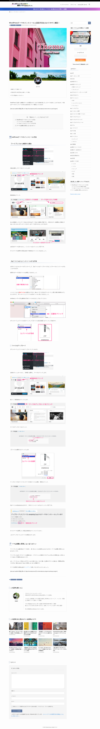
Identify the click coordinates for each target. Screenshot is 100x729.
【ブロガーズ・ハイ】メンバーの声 (79, 92)
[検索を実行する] (89, 23)
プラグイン (74, 141)
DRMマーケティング (76, 87)
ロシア (73, 171)
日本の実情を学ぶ (75, 155)
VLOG (73, 78)
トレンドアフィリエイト (77, 103)
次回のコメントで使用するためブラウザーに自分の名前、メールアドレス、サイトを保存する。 (33, 706)
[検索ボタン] (89, 4)
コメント (13, 672)
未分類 (73, 158)
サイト (12, 701)
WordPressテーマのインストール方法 (26, 119)
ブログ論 (74, 130)
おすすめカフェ (75, 95)
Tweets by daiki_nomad (75, 194)
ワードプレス (13, 25)
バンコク (74, 163)
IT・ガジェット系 (75, 76)
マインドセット (75, 105)
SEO (73, 100)
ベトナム (74, 166)
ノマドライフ (75, 128)
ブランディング (75, 89)
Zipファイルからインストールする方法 (27, 123)
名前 (12, 690)
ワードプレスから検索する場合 (26, 121)
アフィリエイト (75, 97)
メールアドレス (80, 52)
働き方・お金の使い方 (76, 149)
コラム (73, 125)
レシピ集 (74, 133)
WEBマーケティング (76, 84)
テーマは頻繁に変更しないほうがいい (26, 125)
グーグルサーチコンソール (77, 122)
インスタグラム (75, 108)
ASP (73, 73)
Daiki (16, 601)
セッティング (18, 25)
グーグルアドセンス (76, 116)
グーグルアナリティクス (77, 119)
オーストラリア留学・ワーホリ (78, 113)
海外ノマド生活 (75, 161)
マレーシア (74, 168)
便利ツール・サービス (76, 147)
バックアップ (27, 567)
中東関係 (74, 144)
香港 (73, 176)
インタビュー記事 (75, 111)
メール (13, 696)
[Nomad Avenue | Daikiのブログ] (22, 5)
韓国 (73, 173)
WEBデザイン (75, 81)
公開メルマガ (75, 152)
